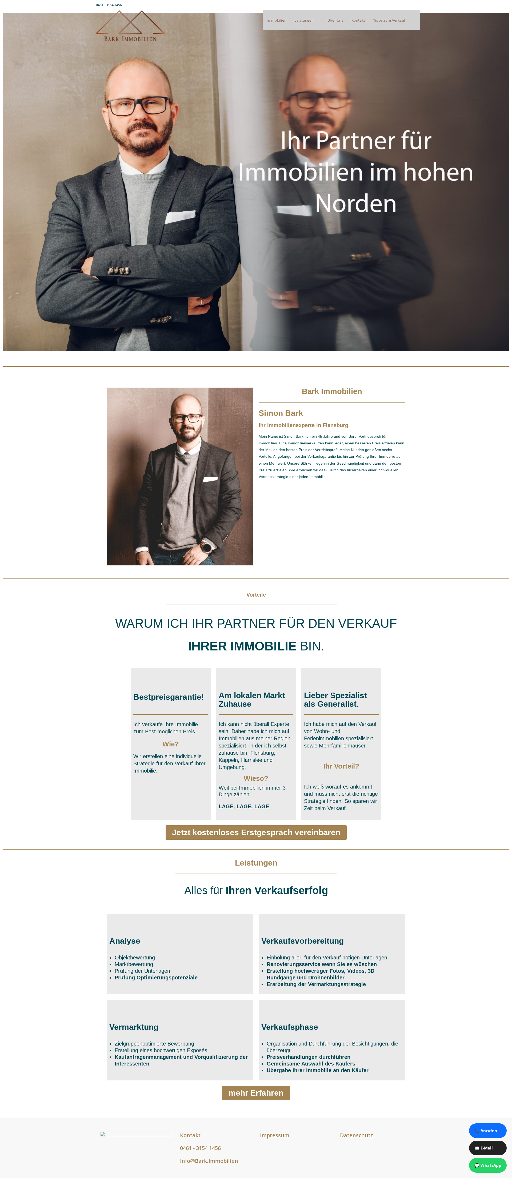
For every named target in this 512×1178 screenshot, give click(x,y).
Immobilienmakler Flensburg (139, 1108)
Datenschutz (356, 1135)
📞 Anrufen (485, 1130)
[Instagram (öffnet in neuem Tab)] (408, 5)
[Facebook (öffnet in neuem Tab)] (402, 5)
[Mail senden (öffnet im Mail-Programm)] (413, 5)
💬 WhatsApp (487, 1165)
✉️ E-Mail (483, 1148)
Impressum (274, 1135)
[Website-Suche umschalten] (414, 20)
